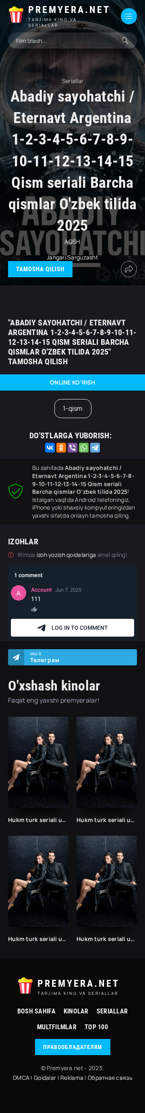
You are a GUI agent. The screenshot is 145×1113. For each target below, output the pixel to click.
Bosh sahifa (36, 1011)
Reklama (71, 1077)
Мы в (45, 657)
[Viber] (72, 447)
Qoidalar (45, 1077)
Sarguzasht (82, 257)
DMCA (21, 1077)
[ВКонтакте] (50, 447)
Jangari (56, 257)
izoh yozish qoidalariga (67, 555)
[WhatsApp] (84, 447)
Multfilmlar (57, 1027)
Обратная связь (110, 1077)
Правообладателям (72, 1047)
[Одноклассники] (61, 447)
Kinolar (76, 1011)
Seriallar (112, 1011)
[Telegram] (95, 447)
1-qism (73, 408)
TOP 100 (96, 1027)
